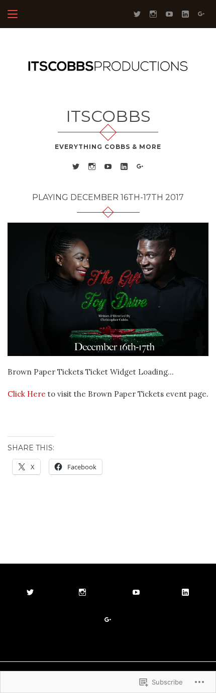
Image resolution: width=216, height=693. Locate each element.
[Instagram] (153, 13)
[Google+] (201, 13)
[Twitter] (137, 13)
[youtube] (169, 13)
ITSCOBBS (108, 116)
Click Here (27, 394)
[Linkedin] (185, 13)
